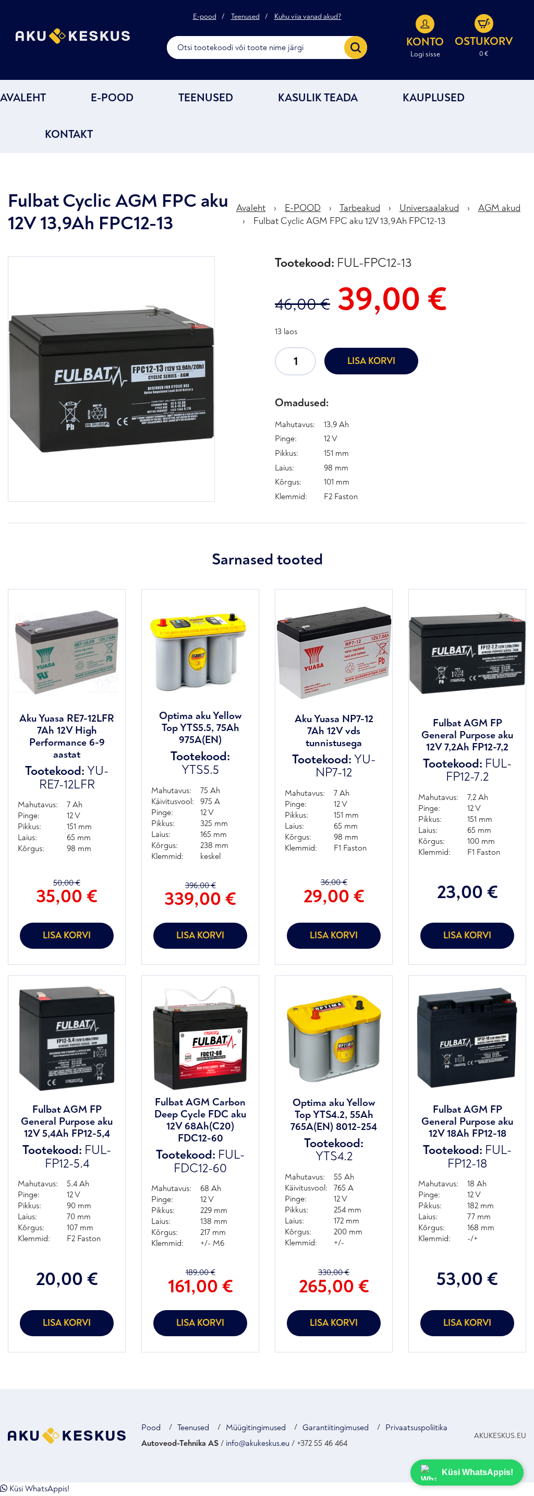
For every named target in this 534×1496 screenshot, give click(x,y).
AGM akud (499, 208)
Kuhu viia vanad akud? (308, 16)
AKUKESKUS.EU (500, 1435)
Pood (151, 1427)
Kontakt (69, 134)
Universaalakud (429, 208)
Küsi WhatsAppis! (38, 1488)
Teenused (245, 16)
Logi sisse (425, 54)
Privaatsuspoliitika (416, 1427)
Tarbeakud (359, 208)
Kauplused (434, 98)
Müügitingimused (256, 1427)
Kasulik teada (318, 98)
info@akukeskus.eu (257, 1443)
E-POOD (112, 98)
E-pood (204, 16)
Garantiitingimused (335, 1427)
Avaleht (23, 98)
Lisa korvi (371, 361)
